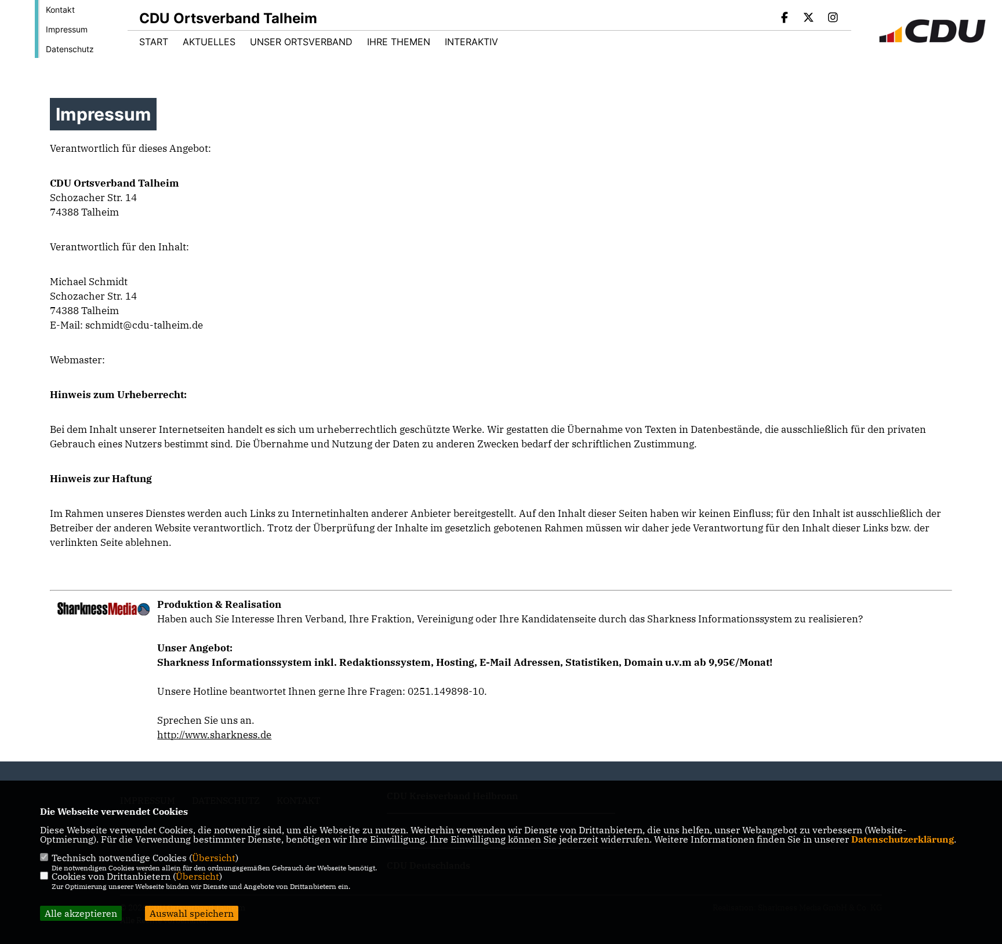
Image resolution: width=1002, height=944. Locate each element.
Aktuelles (209, 41)
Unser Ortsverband (301, 41)
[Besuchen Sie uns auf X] (809, 18)
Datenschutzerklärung (902, 839)
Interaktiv (471, 41)
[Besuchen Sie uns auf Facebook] (785, 18)
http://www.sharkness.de (214, 734)
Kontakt (60, 9)
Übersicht (213, 857)
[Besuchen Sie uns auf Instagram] (833, 18)
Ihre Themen (398, 41)
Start (153, 41)
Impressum (67, 29)
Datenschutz (70, 49)
